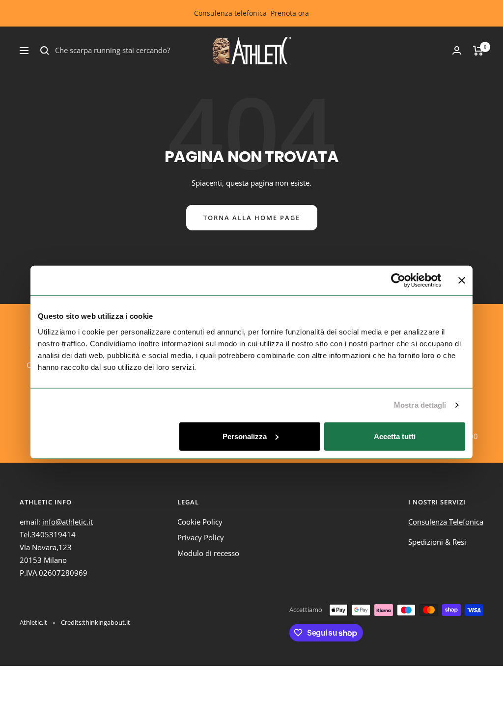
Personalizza (245, 436)
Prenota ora (290, 13)
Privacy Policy (200, 537)
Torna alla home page (251, 217)
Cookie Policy (200, 522)
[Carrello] (478, 51)
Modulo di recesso (208, 553)
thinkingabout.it (106, 622)
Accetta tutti (395, 436)
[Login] (456, 50)
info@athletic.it (67, 522)
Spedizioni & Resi (437, 542)
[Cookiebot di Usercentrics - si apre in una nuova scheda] (398, 280)
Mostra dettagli (420, 405)
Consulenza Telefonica (445, 522)
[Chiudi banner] (461, 280)
